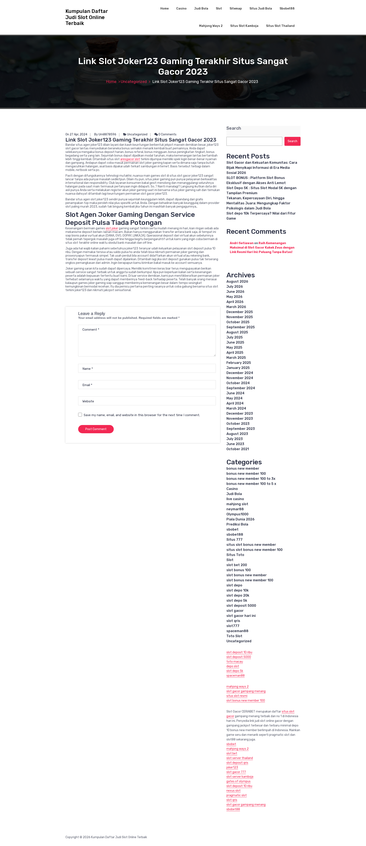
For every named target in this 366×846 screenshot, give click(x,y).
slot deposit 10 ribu (239, 652)
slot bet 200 (236, 565)
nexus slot (233, 790)
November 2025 (239, 317)
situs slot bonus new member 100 (254, 550)
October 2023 (238, 424)
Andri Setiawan (242, 243)
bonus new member (242, 468)
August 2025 (237, 332)
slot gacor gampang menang (246, 691)
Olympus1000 (237, 514)
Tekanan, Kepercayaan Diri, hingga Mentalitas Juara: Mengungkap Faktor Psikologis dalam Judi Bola (258, 203)
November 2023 (239, 419)
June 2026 (235, 292)
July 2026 (234, 287)
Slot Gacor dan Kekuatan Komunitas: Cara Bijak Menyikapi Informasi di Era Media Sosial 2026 (261, 168)
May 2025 (234, 347)
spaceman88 (237, 631)
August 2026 (237, 281)
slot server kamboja (239, 777)
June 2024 (235, 393)
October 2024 (238, 383)
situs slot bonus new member (251, 545)
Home (164, 8)
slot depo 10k (237, 590)
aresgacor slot (130, 159)
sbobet (232, 529)
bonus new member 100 (246, 474)
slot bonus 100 (238, 570)
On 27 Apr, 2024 (76, 134)
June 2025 (235, 342)
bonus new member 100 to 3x (250, 479)
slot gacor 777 (236, 772)
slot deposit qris (237, 763)
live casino (235, 499)
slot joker (112, 228)
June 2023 (235, 444)
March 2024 (236, 408)
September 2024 (240, 388)
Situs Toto (235, 555)
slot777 (232, 626)
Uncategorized (134, 81)
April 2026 (235, 302)
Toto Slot (234, 636)
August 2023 (237, 434)
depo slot (232, 666)
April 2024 (235, 403)
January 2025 (238, 368)
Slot (219, 8)
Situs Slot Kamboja (244, 26)
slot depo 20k (237, 595)
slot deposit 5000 (241, 606)
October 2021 (237, 449)
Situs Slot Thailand (280, 26)
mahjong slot (237, 504)
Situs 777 (234, 540)
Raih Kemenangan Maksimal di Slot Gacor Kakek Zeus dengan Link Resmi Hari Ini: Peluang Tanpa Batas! (262, 247)
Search (233, 128)
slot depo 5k (236, 600)
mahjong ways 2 (237, 686)
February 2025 (238, 363)
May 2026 (234, 297)
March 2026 (236, 307)
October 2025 (238, 322)
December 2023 (239, 413)
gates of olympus (238, 781)
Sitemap (236, 8)
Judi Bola (201, 8)
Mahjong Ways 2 (211, 26)
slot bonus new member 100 (249, 580)
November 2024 (239, 378)
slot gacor (235, 611)
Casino (181, 8)
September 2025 (240, 327)
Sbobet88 (287, 8)
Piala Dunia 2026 (240, 519)
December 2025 (239, 312)
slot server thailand (239, 758)
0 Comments (167, 134)
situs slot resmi (236, 696)
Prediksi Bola (237, 524)
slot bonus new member (246, 575)
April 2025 (234, 353)
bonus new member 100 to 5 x (251, 484)
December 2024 (239, 373)
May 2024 (234, 398)
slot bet (231, 753)
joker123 (232, 767)
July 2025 (234, 337)
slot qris (233, 621)
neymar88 (235, 509)
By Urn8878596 (105, 134)
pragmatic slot (236, 795)
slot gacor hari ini (241, 616)
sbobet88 (234, 534)
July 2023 (234, 439)
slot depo (234, 585)
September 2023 (240, 429)
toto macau (234, 661)
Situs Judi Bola (261, 8)
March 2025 (236, 358)
